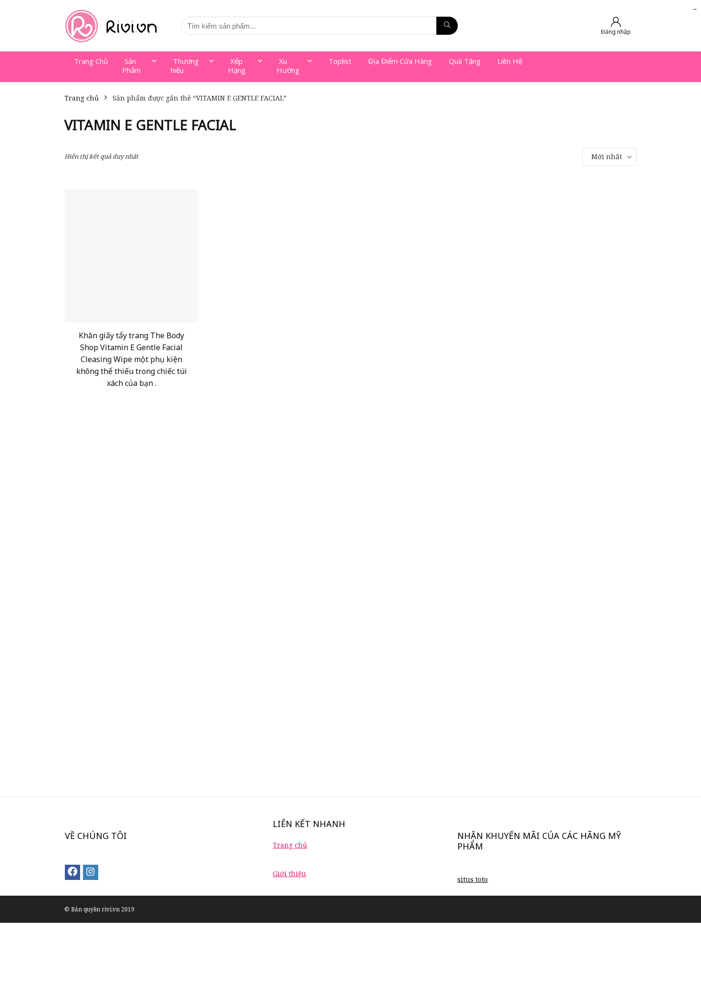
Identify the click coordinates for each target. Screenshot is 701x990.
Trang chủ (81, 97)
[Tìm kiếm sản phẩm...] (447, 26)
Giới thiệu (289, 873)
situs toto (472, 879)
